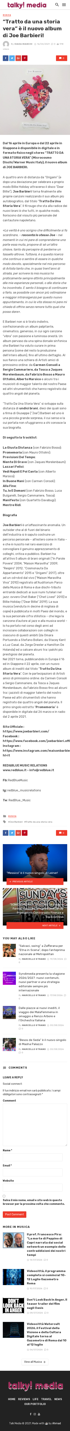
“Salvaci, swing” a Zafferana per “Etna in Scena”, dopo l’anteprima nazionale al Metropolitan (42, 950)
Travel (46, 1399)
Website (8, 1180)
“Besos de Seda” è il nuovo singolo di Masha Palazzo (42, 1042)
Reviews (24, 1399)
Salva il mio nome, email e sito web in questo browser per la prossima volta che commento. (34, 1202)
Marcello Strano (34, 959)
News (58, 1399)
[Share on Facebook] (5, 58)
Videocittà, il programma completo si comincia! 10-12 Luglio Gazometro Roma (46, 1277)
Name (7, 1150)
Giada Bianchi (23, 44)
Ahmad (56, 1423)
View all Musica (33, 1361)
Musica (7, 15)
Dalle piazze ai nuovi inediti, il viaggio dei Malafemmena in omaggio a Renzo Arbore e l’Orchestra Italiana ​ (39, 1014)
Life (35, 1399)
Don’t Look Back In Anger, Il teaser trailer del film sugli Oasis (47, 1304)
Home (11, 1399)
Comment (9, 1100)
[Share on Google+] (18, 58)
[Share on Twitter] (12, 58)
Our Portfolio (35, 1404)
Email (7, 1165)
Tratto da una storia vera (39, 822)
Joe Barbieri (16, 822)
